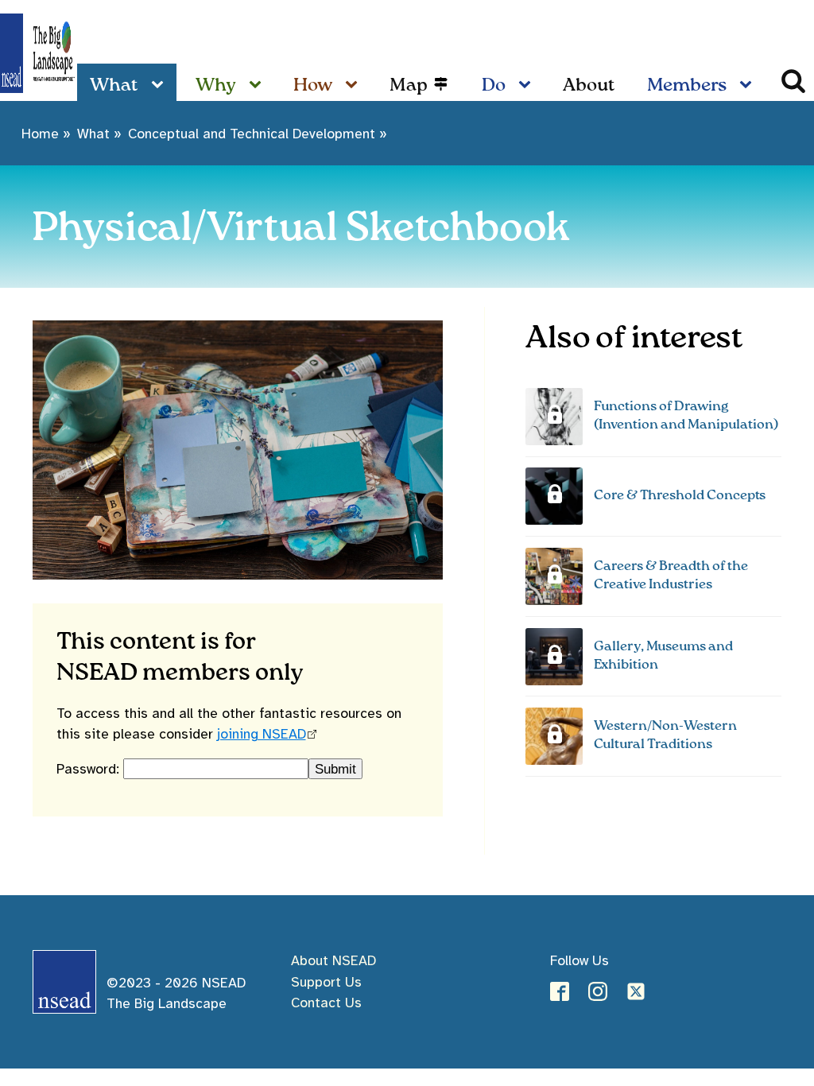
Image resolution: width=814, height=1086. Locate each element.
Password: (89, 769)
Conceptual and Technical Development (251, 133)
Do (494, 85)
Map (409, 85)
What (114, 85)
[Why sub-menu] (258, 85)
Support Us (326, 982)
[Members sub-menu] (748, 85)
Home (40, 133)
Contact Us (326, 1002)
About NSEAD (333, 960)
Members (687, 85)
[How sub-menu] (354, 85)
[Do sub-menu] (527, 85)
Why (216, 85)
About (589, 85)
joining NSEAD (261, 734)
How (312, 85)
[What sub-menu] (160, 85)
